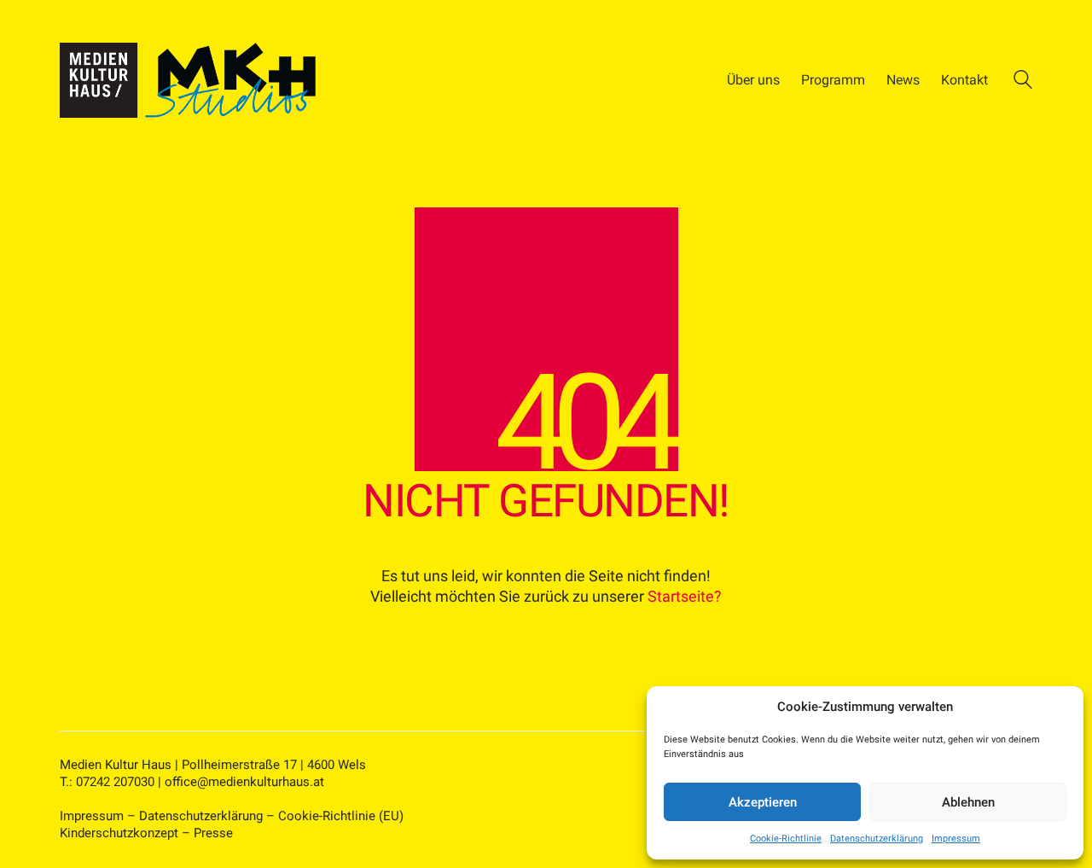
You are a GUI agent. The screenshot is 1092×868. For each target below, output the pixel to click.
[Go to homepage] (188, 80)
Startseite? (685, 596)
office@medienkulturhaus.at (244, 781)
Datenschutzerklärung (876, 838)
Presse (213, 833)
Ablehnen (968, 802)
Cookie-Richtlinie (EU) (341, 816)
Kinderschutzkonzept (119, 833)
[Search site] (1023, 82)
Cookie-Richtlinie (786, 838)
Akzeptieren (763, 802)
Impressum (956, 838)
